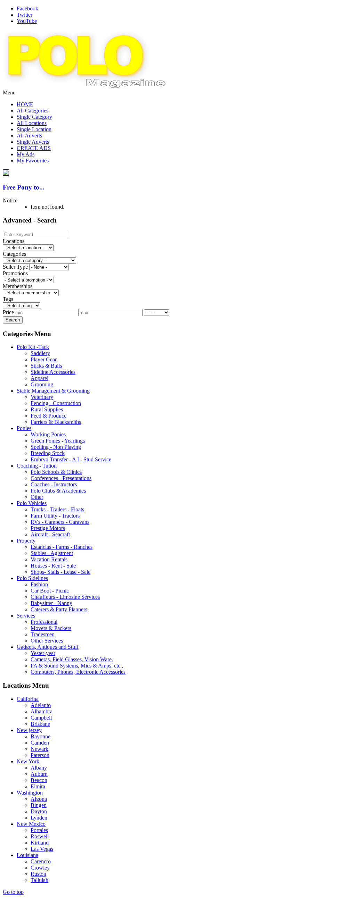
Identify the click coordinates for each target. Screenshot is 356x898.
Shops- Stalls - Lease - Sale (60, 572)
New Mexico (31, 824)
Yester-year (43, 653)
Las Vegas (42, 849)
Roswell (40, 836)
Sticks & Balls (46, 366)
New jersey (29, 730)
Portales (39, 830)
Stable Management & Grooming (53, 391)
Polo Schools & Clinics (56, 472)
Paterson (40, 755)
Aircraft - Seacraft (50, 534)
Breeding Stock (48, 453)
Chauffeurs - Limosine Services (65, 597)
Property (26, 541)
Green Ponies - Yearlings (58, 441)
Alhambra (41, 711)
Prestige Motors (48, 528)
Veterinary (42, 397)
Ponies (24, 428)
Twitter (24, 15)
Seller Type (15, 267)
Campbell (41, 718)
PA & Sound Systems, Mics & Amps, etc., (77, 666)
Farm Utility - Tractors (55, 516)
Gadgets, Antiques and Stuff (48, 647)
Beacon (39, 780)
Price (8, 312)
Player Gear (44, 359)
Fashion (39, 584)
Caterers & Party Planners (59, 609)
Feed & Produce (48, 416)
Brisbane (40, 724)
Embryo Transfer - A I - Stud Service (71, 459)
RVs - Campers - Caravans (60, 522)
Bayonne (40, 736)
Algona (39, 799)
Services (26, 616)
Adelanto (41, 705)
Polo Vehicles (32, 503)
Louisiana (27, 855)
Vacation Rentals (49, 559)
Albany (39, 768)
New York (28, 761)
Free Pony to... (23, 187)
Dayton (39, 811)
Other (37, 497)
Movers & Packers (51, 628)
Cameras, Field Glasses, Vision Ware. (72, 659)
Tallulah (39, 880)
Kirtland (40, 843)
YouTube (27, 21)
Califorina (28, 699)
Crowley (40, 868)
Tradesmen (43, 634)
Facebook (27, 8)
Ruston (38, 874)
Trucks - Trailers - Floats (57, 509)
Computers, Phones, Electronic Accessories (78, 672)
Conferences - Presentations (61, 478)
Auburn (39, 774)
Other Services (47, 641)
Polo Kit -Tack (33, 347)
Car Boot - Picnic (50, 591)
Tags (8, 299)
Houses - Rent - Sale (53, 566)
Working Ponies (48, 434)
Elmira (38, 786)
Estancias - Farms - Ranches (61, 547)
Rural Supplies (47, 409)
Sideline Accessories (53, 372)
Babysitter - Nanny (51, 603)
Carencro (41, 861)
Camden (40, 743)
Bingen (39, 805)
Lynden (39, 818)
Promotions (15, 273)
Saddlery (40, 353)
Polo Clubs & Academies (58, 491)
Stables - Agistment (52, 553)
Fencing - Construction (56, 403)
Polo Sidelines (32, 578)
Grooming (42, 384)
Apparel (39, 378)
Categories (14, 254)
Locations (13, 241)
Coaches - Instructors (54, 484)
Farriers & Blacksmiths (56, 422)
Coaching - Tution (37, 466)
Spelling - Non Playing (56, 447)
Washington (30, 793)
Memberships (17, 286)
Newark (39, 749)
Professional (44, 622)
